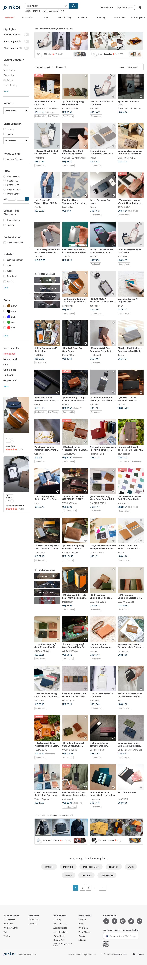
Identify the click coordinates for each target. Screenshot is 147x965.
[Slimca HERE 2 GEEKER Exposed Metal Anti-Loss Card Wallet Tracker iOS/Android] (75, 234)
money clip (68, 866)
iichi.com (82, 940)
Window (6, 936)
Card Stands (9, 369)
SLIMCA (66, 256)
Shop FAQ (32, 924)
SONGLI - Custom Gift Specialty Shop (79, 157)
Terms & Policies (60, 932)
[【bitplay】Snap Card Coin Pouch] (75, 333)
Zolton (93, 207)
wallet (130, 866)
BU (119, 700)
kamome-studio (97, 453)
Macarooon (123, 503)
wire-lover (38, 453)
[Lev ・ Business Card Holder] (103, 185)
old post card (10, 380)
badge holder (107, 875)
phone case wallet (91, 866)
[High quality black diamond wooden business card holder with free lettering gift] (103, 728)
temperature (95, 799)
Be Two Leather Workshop (130, 749)
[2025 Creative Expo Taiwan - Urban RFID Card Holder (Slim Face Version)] (47, 185)
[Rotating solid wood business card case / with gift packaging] (131, 432)
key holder (86, 875)
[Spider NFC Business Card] (131, 86)
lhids (36, 503)
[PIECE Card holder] (131, 777)
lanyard (68, 875)
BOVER (65, 404)
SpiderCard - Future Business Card (50, 108)
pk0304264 (123, 651)
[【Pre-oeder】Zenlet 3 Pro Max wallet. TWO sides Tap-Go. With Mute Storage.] (47, 234)
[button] (27, 199)
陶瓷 (62, 10)
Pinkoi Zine (8, 924)
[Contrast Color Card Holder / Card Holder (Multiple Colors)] (131, 531)
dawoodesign (124, 453)
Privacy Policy (59, 936)
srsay (120, 305)
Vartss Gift (39, 700)
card (5, 364)
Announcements (60, 928)
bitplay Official (68, 355)
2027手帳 (36, 10)
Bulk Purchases (60, 924)
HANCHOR (123, 799)
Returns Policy (59, 940)
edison (37, 404)
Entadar (38, 207)
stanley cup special (50, 10)
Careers (81, 936)
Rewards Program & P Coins (62, 944)
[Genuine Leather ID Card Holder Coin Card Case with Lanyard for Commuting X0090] (75, 678)
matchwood (67, 799)
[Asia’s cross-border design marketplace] (11, 7)
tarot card (8, 375)
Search (73, 6)
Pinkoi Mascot (84, 932)
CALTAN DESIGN (70, 108)
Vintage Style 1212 (126, 157)
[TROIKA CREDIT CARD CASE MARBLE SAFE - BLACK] (75, 481)
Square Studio (68, 207)
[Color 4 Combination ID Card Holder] (103, 86)
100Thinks (94, 108)
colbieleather (68, 700)
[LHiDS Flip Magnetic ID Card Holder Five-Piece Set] (47, 481)
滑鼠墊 (28, 10)
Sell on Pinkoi (106, 7)
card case (49, 866)
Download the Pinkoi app (122, 936)
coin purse (113, 866)
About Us (82, 920)
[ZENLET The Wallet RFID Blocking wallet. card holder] (103, 234)
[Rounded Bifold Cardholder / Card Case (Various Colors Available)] (103, 136)
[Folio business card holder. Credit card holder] (103, 777)
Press (80, 924)
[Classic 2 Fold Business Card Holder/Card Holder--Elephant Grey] (131, 333)
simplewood (95, 355)
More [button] (6, 90)
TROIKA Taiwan (69, 503)
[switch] (16, 34)
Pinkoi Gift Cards (10, 928)
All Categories (9, 920)
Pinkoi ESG (83, 928)
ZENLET (38, 256)
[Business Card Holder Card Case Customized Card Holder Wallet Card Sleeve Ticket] (131, 728)
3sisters (93, 651)
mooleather (39, 552)
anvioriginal (67, 305)
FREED (121, 404)
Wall (5, 932)
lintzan (93, 157)
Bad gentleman (97, 749)
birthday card (10, 359)
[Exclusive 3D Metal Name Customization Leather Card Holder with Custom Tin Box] (131, 678)
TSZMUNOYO (124, 207)
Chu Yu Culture (97, 552)
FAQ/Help (57, 920)
